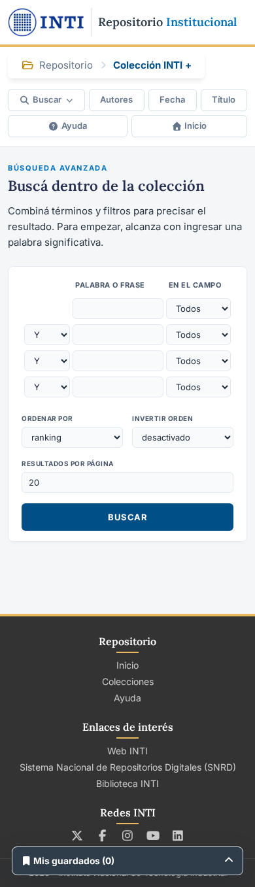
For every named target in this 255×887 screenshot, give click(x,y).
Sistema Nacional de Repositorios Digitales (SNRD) (128, 767)
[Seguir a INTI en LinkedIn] (178, 835)
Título (223, 99)
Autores (116, 99)
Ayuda (74, 125)
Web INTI (127, 750)
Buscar (47, 99)
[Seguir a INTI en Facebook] (102, 835)
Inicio (195, 125)
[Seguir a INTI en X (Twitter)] (77, 835)
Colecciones (128, 681)
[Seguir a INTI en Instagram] (127, 835)
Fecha (172, 99)
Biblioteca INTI (127, 783)
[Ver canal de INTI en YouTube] (152, 835)
